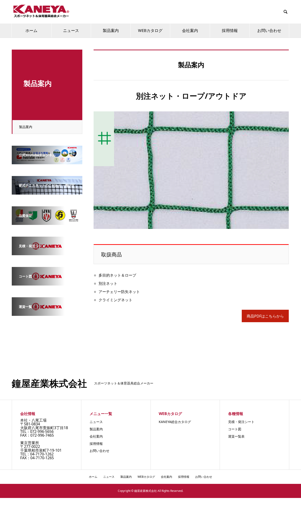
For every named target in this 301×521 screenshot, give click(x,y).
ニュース (71, 30)
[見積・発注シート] (47, 252)
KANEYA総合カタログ (175, 421)
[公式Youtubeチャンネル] (47, 161)
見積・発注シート (241, 421)
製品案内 (111, 30)
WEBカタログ (150, 30)
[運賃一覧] (47, 312)
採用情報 (230, 30)
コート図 (234, 429)
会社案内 (190, 30)
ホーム (31, 30)
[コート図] (47, 282)
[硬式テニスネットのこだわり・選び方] (47, 191)
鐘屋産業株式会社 (49, 383)
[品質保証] (47, 221)
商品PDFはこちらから (265, 316)
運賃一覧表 (236, 436)
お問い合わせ (269, 30)
